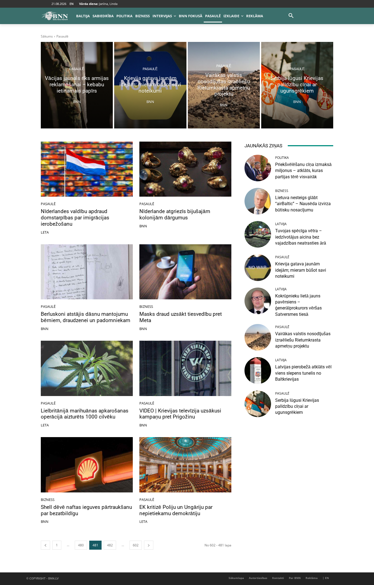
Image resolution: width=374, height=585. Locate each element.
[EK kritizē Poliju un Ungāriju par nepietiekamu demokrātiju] (185, 464)
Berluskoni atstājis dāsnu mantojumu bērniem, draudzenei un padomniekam (85, 317)
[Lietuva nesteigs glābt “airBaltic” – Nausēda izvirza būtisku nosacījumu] (257, 201)
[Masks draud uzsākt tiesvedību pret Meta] (185, 272)
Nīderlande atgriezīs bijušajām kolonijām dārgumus (174, 214)
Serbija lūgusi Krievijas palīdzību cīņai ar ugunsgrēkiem (297, 406)
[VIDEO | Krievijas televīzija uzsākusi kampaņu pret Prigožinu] (185, 368)
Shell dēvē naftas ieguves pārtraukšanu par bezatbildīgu (86, 510)
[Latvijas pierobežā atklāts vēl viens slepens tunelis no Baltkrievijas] (257, 370)
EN (72, 4)
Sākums (47, 36)
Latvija (281, 224)
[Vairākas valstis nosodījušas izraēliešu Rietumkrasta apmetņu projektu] (224, 85)
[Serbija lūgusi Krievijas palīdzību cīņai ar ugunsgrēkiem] (297, 85)
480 (81, 545)
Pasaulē (76, 69)
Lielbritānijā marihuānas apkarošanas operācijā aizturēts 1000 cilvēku (84, 414)
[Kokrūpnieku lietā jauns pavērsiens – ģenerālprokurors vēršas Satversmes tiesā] (257, 301)
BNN (143, 225)
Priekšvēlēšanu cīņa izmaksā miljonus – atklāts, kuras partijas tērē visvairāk (303, 170)
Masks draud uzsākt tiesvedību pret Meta (180, 317)
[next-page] (148, 545)
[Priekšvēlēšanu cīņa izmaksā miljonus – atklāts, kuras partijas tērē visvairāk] (257, 168)
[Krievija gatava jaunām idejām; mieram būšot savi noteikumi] (150, 85)
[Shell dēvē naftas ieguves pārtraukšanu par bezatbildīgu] (87, 464)
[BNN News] (54, 16)
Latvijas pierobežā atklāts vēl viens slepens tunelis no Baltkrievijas (303, 373)
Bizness (146, 306)
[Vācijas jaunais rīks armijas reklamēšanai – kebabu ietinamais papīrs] (77, 85)
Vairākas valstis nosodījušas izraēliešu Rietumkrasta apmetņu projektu (302, 340)
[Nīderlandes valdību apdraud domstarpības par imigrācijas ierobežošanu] (87, 169)
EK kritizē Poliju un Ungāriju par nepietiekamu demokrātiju (175, 510)
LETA (45, 232)
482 (110, 545)
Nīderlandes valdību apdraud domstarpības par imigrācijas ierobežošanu (75, 217)
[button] (291, 16)
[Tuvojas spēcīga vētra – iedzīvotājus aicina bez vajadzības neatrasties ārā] (257, 234)
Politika (282, 157)
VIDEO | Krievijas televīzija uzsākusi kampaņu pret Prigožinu (180, 414)
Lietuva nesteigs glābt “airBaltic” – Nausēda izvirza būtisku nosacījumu (303, 204)
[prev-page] (45, 545)
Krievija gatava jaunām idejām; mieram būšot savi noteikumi (300, 270)
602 (136, 545)
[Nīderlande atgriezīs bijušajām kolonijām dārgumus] (185, 169)
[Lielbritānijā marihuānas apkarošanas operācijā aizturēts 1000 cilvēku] (87, 368)
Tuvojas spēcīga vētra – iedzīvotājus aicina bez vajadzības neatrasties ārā (300, 237)
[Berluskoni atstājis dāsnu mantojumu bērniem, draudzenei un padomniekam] (87, 272)
